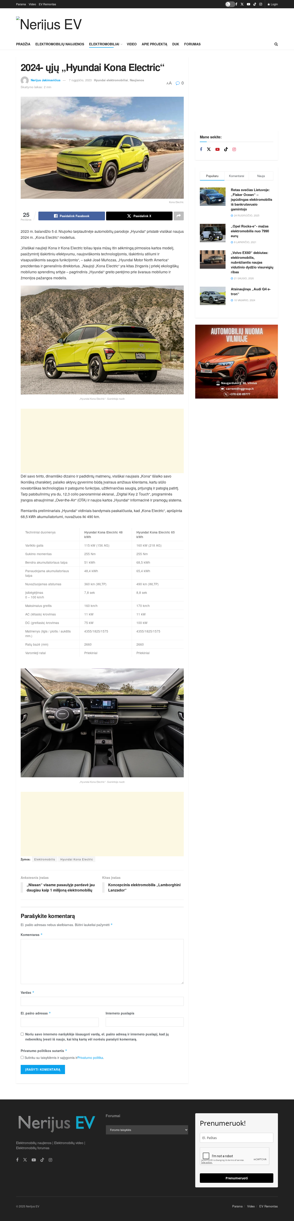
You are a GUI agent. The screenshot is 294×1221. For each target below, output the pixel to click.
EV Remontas (47, 4)
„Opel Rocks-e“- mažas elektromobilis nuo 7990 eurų (250, 231)
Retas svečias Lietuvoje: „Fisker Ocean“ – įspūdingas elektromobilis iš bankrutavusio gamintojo (251, 199)
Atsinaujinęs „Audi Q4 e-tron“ (251, 291)
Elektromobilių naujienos (59, 44)
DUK (175, 44)
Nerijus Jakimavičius (45, 80)
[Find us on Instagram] (260, 4)
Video (32, 4)
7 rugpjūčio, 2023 (80, 80)
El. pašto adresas (36, 1013)
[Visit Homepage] (49, 23)
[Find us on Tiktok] (226, 149)
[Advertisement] (194, 22)
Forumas (192, 44)
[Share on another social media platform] (179, 216)
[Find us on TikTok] (254, 4)
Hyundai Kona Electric (76, 859)
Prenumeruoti (237, 1178)
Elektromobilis (44, 859)
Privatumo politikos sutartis (44, 1050)
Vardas (27, 992)
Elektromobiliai (104, 44)
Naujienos (137, 80)
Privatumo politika (90, 1057)
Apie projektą (154, 44)
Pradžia (23, 44)
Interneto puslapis (120, 1013)
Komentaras (32, 934)
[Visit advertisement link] (236, 362)
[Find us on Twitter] (242, 4)
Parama (21, 4)
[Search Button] (276, 44)
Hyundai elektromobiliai (111, 80)
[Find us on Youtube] (248, 4)
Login (274, 4)
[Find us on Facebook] (236, 4)
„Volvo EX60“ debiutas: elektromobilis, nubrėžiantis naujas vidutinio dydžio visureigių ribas (252, 262)
